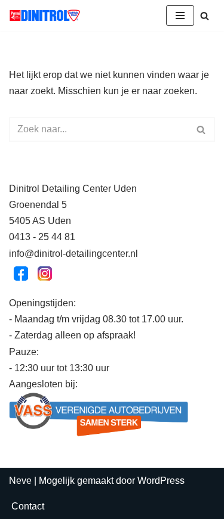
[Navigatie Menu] (180, 15)
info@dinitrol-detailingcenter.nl (73, 253)
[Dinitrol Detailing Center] (45, 15)
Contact (27, 506)
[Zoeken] (204, 15)
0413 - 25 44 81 (42, 237)
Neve (20, 481)
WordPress (161, 481)
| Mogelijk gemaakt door (73, 481)
